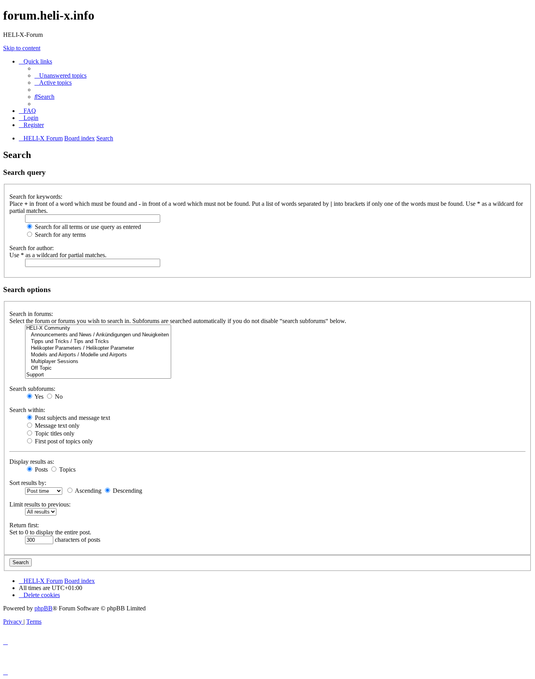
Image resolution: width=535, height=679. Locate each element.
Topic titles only (53, 433)
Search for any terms (59, 234)
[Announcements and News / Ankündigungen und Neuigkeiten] (98, 335)
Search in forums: (31, 313)
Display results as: (31, 461)
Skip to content (21, 48)
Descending (126, 490)
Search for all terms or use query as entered (87, 226)
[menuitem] (60, 75)
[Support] (98, 375)
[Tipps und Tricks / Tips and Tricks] (98, 341)
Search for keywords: (35, 196)
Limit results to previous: (39, 504)
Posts (40, 469)
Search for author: (31, 248)
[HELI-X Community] (98, 328)
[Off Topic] (98, 368)
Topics (67, 469)
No (58, 396)
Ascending (87, 490)
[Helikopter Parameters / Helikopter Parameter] (98, 348)
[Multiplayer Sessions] (98, 361)
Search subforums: (32, 388)
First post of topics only (63, 441)
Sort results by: (27, 482)
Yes (38, 396)
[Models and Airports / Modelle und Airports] (98, 355)
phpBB (43, 608)
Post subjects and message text (71, 417)
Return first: (24, 525)
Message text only (56, 425)
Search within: (27, 410)
